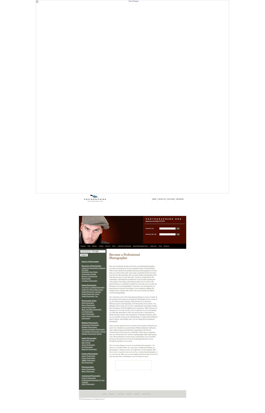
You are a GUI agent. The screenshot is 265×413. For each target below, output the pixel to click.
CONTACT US (162, 199)
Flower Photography (88, 358)
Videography (86, 318)
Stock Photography (88, 384)
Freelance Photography (89, 281)
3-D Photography (87, 312)
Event (160, 246)
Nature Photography (88, 356)
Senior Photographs (88, 345)
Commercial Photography (91, 376)
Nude (89, 246)
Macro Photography (88, 305)
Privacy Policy (146, 394)
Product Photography (89, 378)
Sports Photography (88, 369)
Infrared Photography (89, 307)
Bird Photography (87, 362)
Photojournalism (88, 367)
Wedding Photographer (89, 327)
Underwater (153, 246)
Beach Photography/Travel (140, 246)
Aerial (114, 246)
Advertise (129, 394)
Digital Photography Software (91, 292)
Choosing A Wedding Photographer (93, 329)
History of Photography (90, 261)
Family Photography (89, 338)
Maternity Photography (89, 349)
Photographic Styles (89, 301)
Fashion (101, 246)
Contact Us (112, 394)
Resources (166, 246)
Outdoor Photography (90, 354)
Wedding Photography (90, 323)
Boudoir (94, 246)
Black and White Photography (91, 309)
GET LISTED (171, 199)
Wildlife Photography (88, 360)
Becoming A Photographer (91, 266)
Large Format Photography (91, 316)
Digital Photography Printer (91, 294)
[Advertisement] (132, 209)
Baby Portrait (86, 343)
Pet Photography (87, 347)
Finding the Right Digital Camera (92, 289)
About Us (137, 394)
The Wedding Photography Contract (94, 331)
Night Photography (88, 303)
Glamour (83, 246)
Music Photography (88, 371)
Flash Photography (88, 314)
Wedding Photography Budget (92, 334)
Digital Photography (89, 285)
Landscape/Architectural (124, 246)
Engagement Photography (90, 325)
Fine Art (107, 246)
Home (104, 394)
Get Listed (121, 394)
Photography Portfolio (89, 274)
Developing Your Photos (90, 272)
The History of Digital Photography (93, 287)
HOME (154, 199)
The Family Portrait (88, 340)
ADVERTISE (180, 199)
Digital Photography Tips (90, 296)
